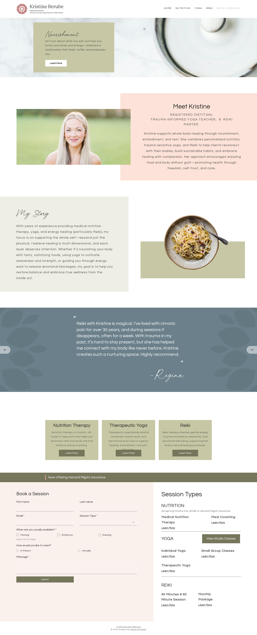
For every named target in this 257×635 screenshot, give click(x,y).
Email (20, 515)
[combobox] (108, 522)
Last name (86, 501)
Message (22, 556)
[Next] (252, 350)
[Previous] (5, 350)
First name (22, 501)
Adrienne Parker (138, 629)
